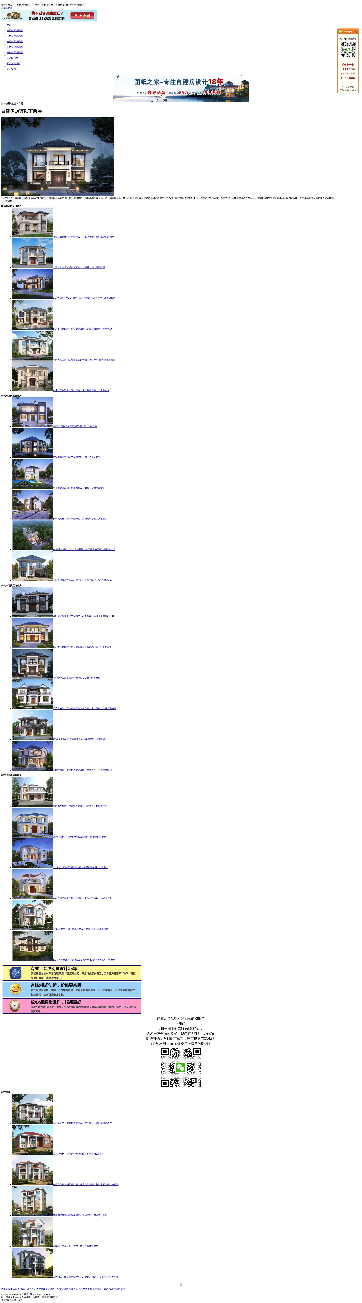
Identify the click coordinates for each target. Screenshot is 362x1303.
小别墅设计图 (61, 1289)
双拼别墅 (120, 1289)
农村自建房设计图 (45, 1289)
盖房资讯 (21, 1289)
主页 (13, 103)
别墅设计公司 (99, 1289)
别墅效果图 (86, 1289)
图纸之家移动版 (9, 1289)
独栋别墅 (110, 1289)
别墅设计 (31, 1289)
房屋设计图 (74, 1289)
